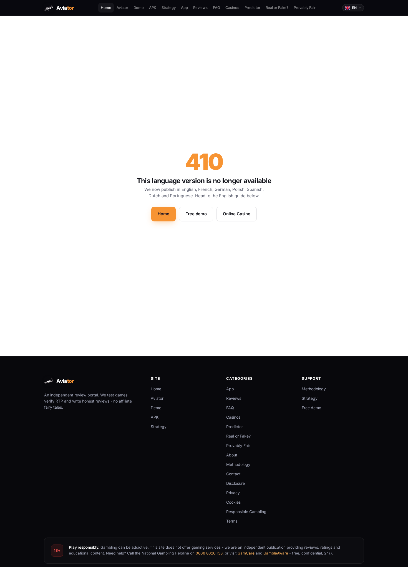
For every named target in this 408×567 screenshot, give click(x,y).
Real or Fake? (277, 7)
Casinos (232, 7)
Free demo (196, 213)
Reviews (200, 7)
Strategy (169, 7)
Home (106, 7)
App (184, 7)
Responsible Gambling (246, 511)
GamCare (246, 553)
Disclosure (235, 483)
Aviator (122, 7)
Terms (231, 521)
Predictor (252, 7)
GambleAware (275, 553)
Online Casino (236, 213)
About (231, 455)
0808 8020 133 (209, 553)
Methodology (238, 464)
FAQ (216, 7)
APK (152, 7)
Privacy (233, 492)
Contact (233, 473)
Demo (139, 7)
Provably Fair (305, 7)
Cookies (233, 502)
